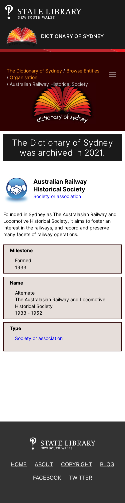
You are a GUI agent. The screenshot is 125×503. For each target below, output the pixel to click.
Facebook (47, 477)
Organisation (23, 77)
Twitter (80, 477)
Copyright (76, 464)
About (44, 464)
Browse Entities (82, 70)
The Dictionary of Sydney (34, 70)
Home (19, 464)
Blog (107, 464)
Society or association (57, 196)
